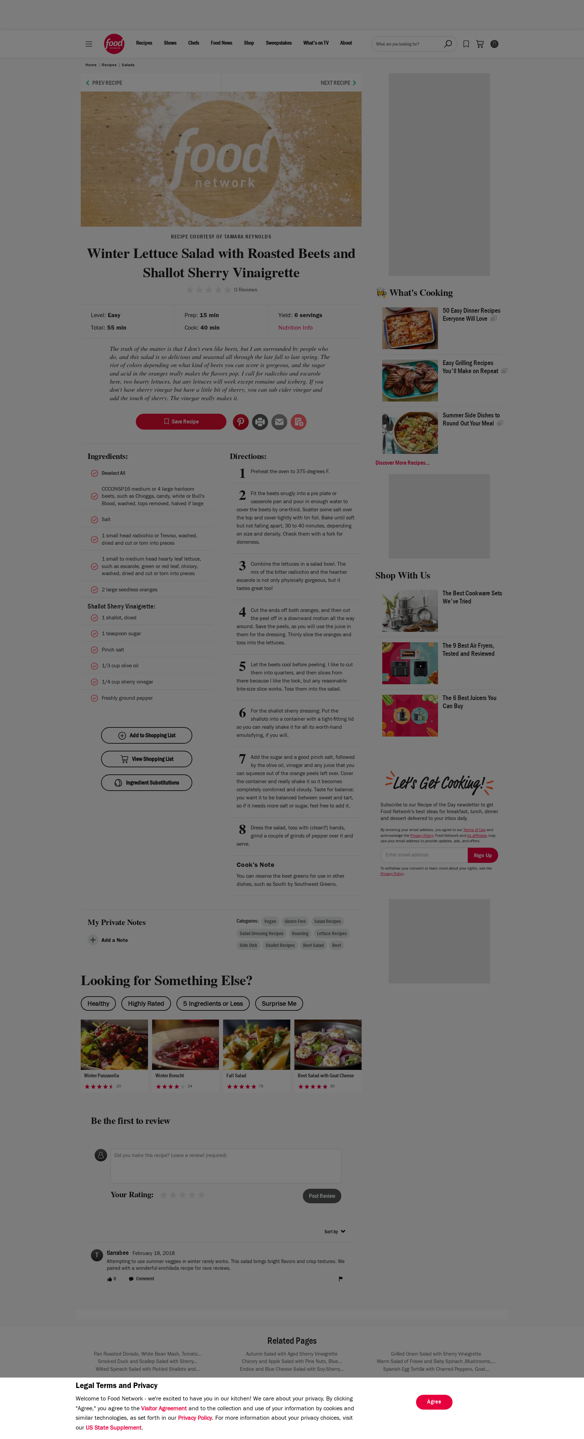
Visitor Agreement (164, 1409)
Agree (434, 1402)
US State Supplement (114, 1428)
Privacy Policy (195, 1419)
